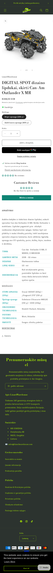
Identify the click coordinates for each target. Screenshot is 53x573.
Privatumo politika (12, 499)
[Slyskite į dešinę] (32, 70)
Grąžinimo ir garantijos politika (18, 493)
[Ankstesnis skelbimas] (5, 3)
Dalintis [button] (8, 336)
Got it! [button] (26, 568)
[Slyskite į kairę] (21, 70)
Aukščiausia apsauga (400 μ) (17, 122)
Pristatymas (19, 102)
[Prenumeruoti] (45, 386)
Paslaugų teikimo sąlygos (15, 510)
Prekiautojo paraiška (13, 471)
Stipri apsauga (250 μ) (14, 117)
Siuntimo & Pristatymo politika (17, 487)
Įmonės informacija (13, 465)
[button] (5, 10)
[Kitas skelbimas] (48, 3)
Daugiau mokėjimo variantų (26, 156)
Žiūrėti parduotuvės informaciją (18, 170)
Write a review (26, 197)
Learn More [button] (9, 562)
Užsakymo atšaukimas (14, 504)
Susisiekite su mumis (13, 459)
